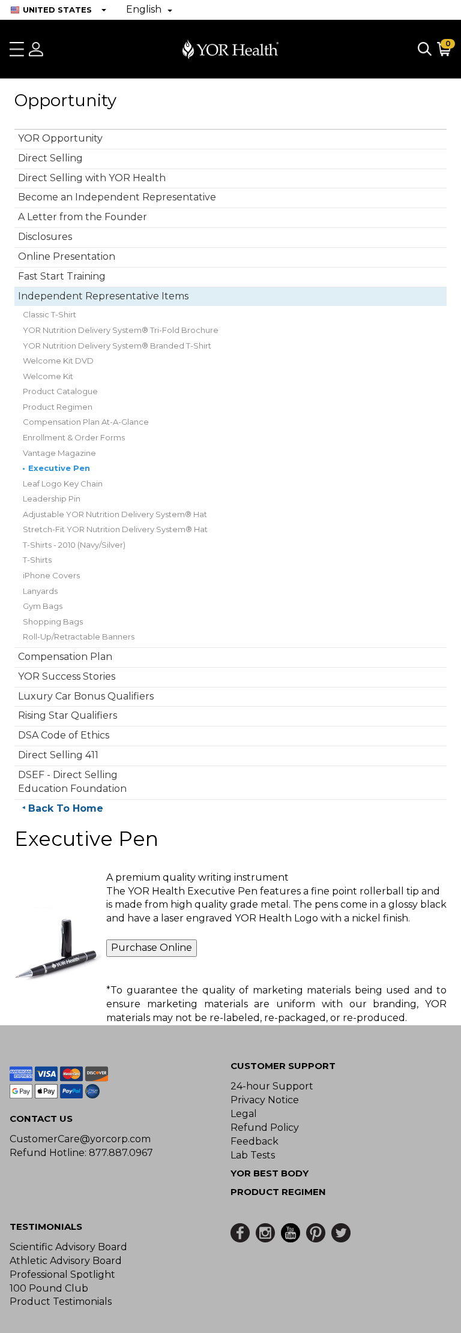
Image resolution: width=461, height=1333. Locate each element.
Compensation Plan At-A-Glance (86, 422)
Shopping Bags (53, 621)
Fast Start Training (62, 276)
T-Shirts (37, 560)
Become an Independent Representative (117, 197)
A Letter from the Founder (82, 217)
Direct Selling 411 (58, 755)
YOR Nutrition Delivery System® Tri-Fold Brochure (120, 330)
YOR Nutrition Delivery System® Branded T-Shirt (117, 345)
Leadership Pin (51, 498)
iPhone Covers (51, 575)
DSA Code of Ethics (63, 735)
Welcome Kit (48, 376)
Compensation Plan (65, 656)
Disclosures (45, 236)
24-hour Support (271, 1086)
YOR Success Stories (66, 676)
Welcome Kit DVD (58, 360)
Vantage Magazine (59, 453)
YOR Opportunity (60, 138)
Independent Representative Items (103, 296)
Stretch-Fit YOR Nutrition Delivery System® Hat (115, 529)
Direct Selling (50, 158)
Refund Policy (264, 1127)
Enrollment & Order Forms (74, 437)
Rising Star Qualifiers (67, 715)
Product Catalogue (60, 391)
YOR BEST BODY (269, 1173)
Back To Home (65, 808)
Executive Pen (59, 468)
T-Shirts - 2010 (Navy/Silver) (74, 545)
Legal (243, 1113)
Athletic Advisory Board (66, 1260)
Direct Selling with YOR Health (92, 178)
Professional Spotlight (62, 1274)
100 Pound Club (49, 1288)
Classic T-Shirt (49, 314)
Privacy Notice (264, 1100)
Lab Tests (252, 1155)
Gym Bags (42, 606)
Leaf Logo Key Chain (63, 483)
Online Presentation (66, 256)
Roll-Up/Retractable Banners (78, 636)
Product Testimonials (61, 1301)
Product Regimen (57, 407)
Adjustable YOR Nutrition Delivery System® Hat (115, 514)
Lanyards (40, 591)
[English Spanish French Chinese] (149, 10)
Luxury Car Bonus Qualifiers (86, 696)
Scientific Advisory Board (68, 1247)
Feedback (254, 1141)
